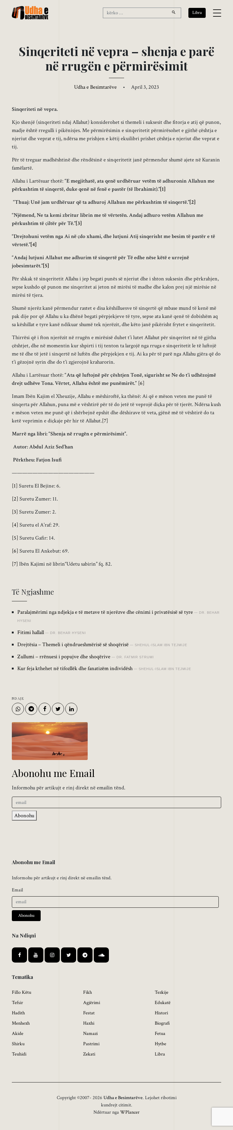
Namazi (90, 1033)
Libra (160, 1054)
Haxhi (88, 1023)
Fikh (87, 992)
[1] (162, 189)
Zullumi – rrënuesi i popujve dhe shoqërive (63, 656)
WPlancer (130, 1112)
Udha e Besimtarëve (95, 87)
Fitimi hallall (30, 632)
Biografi (162, 1023)
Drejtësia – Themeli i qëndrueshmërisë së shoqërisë (73, 644)
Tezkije (161, 992)
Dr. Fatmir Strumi (135, 657)
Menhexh (21, 1023)
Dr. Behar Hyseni (68, 633)
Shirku (18, 1044)
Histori (161, 1013)
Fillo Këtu (21, 992)
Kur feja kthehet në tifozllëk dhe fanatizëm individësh (75, 668)
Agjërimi (91, 1002)
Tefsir (17, 1002)
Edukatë (163, 1002)
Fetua (160, 1033)
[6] (141, 383)
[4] (33, 244)
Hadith (18, 1013)
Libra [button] (197, 12)
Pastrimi (91, 1044)
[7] (105, 420)
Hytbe (160, 1044)
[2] (192, 202)
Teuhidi (19, 1054)
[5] (46, 265)
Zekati (89, 1054)
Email (17, 890)
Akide (17, 1033)
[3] (79, 223)
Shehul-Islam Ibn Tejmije (161, 645)
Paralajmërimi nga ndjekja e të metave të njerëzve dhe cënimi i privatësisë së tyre (105, 612)
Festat (89, 1013)
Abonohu (24, 815)
